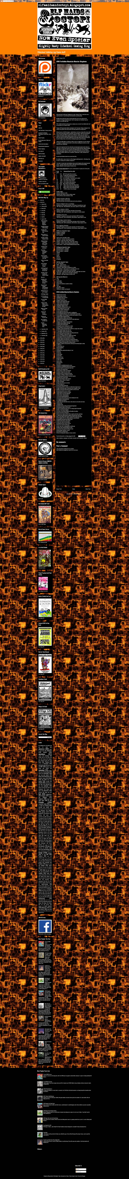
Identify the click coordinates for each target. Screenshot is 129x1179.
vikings (40, 903)
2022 (41, 355)
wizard (42, 909)
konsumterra (41, 832)
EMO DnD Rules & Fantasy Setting (45, 130)
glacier (50, 816)
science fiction (41, 875)
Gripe (51, 821)
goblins (50, 818)
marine (44, 837)
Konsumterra (43, 178)
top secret (47, 890)
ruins (51, 870)
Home (73, 489)
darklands (46, 786)
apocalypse (42, 754)
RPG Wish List (41, 158)
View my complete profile (43, 183)
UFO (43, 896)
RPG (41, 870)
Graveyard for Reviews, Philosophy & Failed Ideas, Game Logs (45, 134)
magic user (46, 835)
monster (43, 846)
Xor (49, 911)
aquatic (40, 756)
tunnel (48, 895)
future (50, 810)
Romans (41, 868)
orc (42, 854)
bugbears (48, 767)
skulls (43, 878)
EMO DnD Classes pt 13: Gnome (44, 291)
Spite (51, 881)
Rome (46, 868)
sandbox (41, 873)
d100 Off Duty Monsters (47, 1089)
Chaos (40, 776)
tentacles (49, 889)
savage (48, 873)
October (43, 331)
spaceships (41, 881)
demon (47, 789)
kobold (49, 830)
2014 (41, 338)
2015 (41, 340)
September (43, 329)
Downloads (41, 161)
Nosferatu (44, 851)
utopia (40, 901)
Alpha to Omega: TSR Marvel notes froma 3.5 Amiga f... (44, 242)
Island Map (45, 1132)
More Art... (43, 277)
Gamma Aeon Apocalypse (43, 144)
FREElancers (43, 810)
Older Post (88, 489)
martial (40, 838)
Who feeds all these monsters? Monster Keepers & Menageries (48, 1005)
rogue (45, 867)
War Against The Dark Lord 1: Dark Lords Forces (48, 1030)
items (48, 829)
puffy (47, 864)
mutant (46, 848)
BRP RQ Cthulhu (42, 153)
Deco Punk (47, 787)
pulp (51, 864)
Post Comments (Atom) (76, 494)
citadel (50, 778)
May (42, 212)
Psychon (40, 864)
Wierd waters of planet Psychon (44, 234)
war (42, 904)
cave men (41, 775)
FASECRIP (40, 807)
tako (44, 889)
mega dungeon (49, 840)
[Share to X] (82, 436)
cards (41, 772)
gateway (40, 815)
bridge (44, 765)
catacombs (46, 773)
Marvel (45, 838)
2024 (41, 359)
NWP (49, 851)
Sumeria (40, 886)
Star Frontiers (43, 882)
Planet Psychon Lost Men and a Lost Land (44, 257)
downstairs (49, 794)
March (42, 208)
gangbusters (41, 813)
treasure (46, 893)
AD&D (48, 745)
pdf (45, 857)
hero (44, 824)
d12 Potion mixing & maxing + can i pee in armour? (48, 954)
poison (50, 859)
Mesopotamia (49, 841)
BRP (41, 767)
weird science (48, 906)
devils (40, 790)
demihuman (41, 789)
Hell (39, 824)
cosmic (40, 781)
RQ (46, 870)
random (43, 865)
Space (40, 879)
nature (40, 849)
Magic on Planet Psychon (44, 309)
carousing (46, 772)
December (43, 335)
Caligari (47, 768)
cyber (42, 784)
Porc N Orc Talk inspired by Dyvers (48, 1054)
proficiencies (47, 861)
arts (39, 759)
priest (41, 861)
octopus (85, 438)
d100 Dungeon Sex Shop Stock (48, 991)
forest (50, 809)
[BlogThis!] (80, 436)
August (42, 219)
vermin (48, 901)
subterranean (44, 884)
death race (41, 787)
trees (51, 893)
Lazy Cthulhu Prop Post (47, 1081)
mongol (46, 844)
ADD (39, 747)
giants (45, 816)
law (46, 832)
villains (50, 903)
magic (40, 835)
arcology (47, 756)
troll (40, 895)
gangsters (48, 813)
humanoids (81, 438)
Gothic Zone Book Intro (44, 260)
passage (40, 857)
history (40, 827)
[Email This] (79, 436)
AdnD (47, 747)
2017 (41, 344)
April (42, 210)
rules (42, 871)
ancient (45, 752)
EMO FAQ (40, 128)
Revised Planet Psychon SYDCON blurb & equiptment (44, 286)
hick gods (48, 826)
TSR (44, 895)
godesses (46, 819)
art (44, 757)
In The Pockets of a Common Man (44, 296)
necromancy (46, 849)
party (48, 856)
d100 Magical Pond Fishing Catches (47, 980)
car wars (50, 770)
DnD (40, 794)
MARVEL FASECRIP (42, 156)
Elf (48, 800)
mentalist (42, 841)
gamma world (45, 812)
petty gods (44, 859)
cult (46, 783)
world (48, 909)
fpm (76, 1176)
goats (46, 818)
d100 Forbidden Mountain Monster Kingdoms (44, 222)
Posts (78, 1169)
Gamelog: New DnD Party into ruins (44, 231)
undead (48, 896)
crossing (47, 781)
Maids (40, 837)
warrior (47, 904)
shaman (42, 876)
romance (50, 867)
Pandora (41, 856)
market (48, 837)
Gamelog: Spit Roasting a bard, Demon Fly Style (44, 281)
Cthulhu (40, 783)
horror (50, 827)
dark (39, 786)
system (49, 887)
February (43, 206)
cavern (47, 775)
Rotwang (50, 868)
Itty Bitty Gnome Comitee (48, 1016)
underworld (41, 900)
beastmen (46, 763)
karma (44, 830)
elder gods (41, 800)
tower (50, 892)
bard (48, 760)
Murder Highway (42, 149)
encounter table (76, 438)
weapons (40, 906)
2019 (41, 348)
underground (42, 898)
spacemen (47, 879)
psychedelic (47, 862)
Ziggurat (40, 912)
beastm (40, 763)
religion (50, 865)
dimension (46, 791)
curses (50, 783)
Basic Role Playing (44, 762)
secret (48, 875)
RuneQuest (47, 871)
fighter (40, 809)
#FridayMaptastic (42, 745)
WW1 (46, 911)
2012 (41, 200)
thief (42, 890)
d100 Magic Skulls (44, 294)
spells (46, 881)
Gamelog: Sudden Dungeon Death (44, 238)
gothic (46, 821)
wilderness (44, 908)
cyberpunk (47, 784)
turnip (40, 896)
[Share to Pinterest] (84, 436)
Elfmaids (70, 438)
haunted (47, 823)
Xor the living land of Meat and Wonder (44, 140)
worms (40, 911)
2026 (41, 363)
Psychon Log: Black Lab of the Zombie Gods (48, 967)
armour (40, 757)
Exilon (51, 804)
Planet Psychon (41, 138)
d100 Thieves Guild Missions (48, 1096)
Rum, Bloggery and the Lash (44, 320)
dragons (43, 796)
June (42, 214)
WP (43, 911)
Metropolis (43, 843)
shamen (47, 876)
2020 (41, 350)
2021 (41, 353)
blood (40, 765)
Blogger (83, 1176)
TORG (46, 892)
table (40, 889)
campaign (65, 438)
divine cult (47, 792)
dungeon (45, 797)
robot (41, 867)
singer (40, 878)
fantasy (47, 805)
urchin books (47, 900)
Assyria (44, 759)
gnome (41, 818)
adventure (61, 438)
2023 (41, 357)
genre (47, 815)
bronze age (49, 765)
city (68, 438)
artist (48, 757)
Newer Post (59, 489)
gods (51, 819)
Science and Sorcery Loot (44, 316)
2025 (41, 361)
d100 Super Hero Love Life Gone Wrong (50, 1118)
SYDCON (44, 887)
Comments (79, 1171)
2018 (41, 346)
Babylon (50, 759)
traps (41, 893)
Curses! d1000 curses (44, 300)
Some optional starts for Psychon (44, 265)
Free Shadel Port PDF (47, 1125)
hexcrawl (41, 826)
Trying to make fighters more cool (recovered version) (44, 304)
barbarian (43, 760)
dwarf (48, 799)
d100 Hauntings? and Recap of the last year (44, 269)
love (49, 834)
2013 (41, 202)
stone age (50, 882)
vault (44, 901)
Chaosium (46, 776)
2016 (41, 342)
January (42, 204)
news (39, 851)
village (45, 903)
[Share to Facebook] (83, 436)
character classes (42, 778)
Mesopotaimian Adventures (44, 146)
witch (51, 907)
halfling (42, 823)
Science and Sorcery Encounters (44, 313)
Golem (42, 821)
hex (48, 824)
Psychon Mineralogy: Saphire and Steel (44, 324)
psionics (40, 862)
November (43, 333)
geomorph (40, 816)
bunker (40, 768)
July (42, 217)
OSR (47, 854)
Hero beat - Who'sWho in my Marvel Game (44, 251)
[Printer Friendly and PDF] (44, 192)
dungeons (41, 799)
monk (51, 844)
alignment (49, 751)
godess (41, 819)
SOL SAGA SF (41, 151)
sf (51, 875)
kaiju (39, 830)
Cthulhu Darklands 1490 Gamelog (44, 227)
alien (43, 750)
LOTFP (45, 834)
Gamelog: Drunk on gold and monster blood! (44, 274)
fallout (41, 805)
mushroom (40, 848)
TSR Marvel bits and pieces (44, 247)
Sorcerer (48, 878)
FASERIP (47, 807)
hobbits (44, 827)
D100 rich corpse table (48, 1042)
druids (50, 796)
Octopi (40, 852)
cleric (48, 779)
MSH (49, 846)
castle (40, 773)
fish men (45, 809)
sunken (45, 886)
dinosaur (40, 792)
